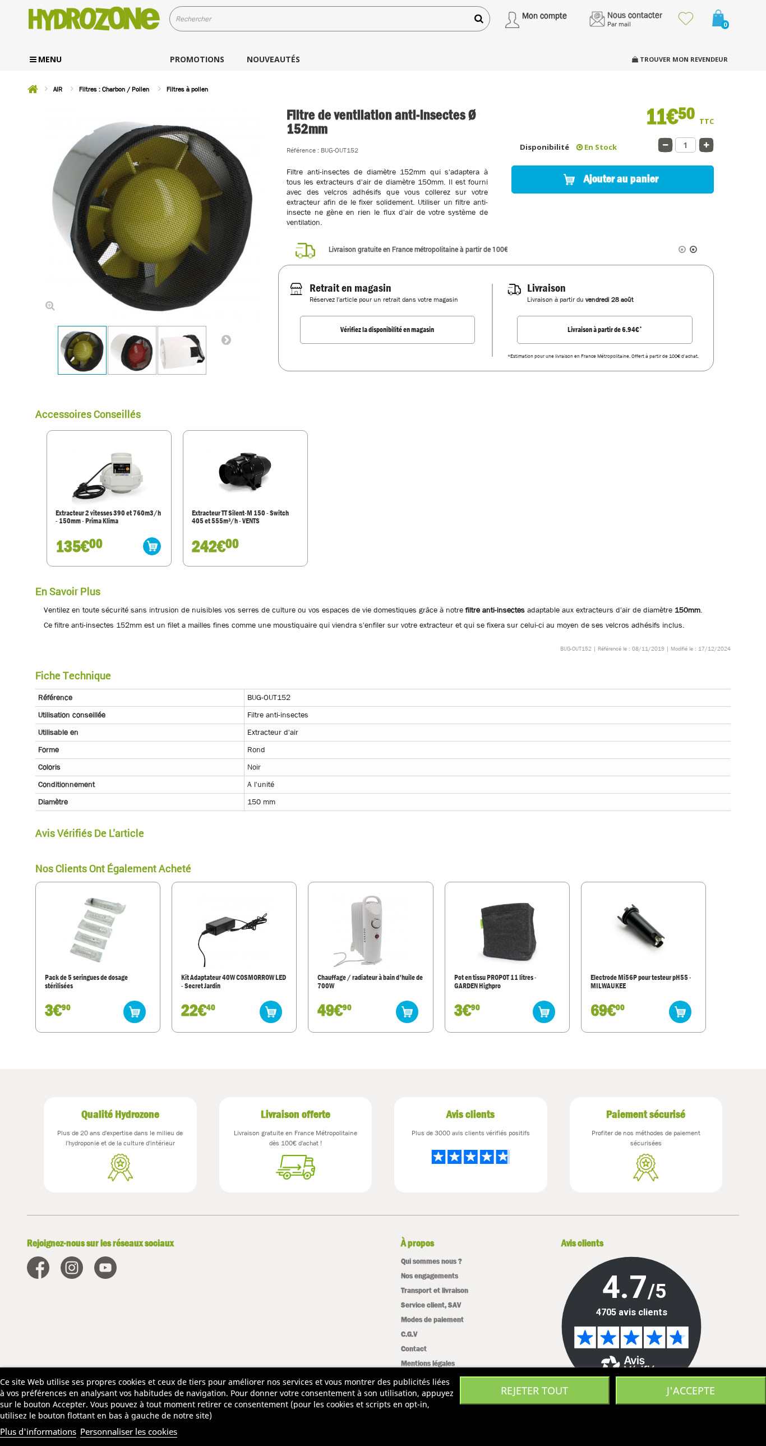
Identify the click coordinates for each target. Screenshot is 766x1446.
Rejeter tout (534, 1390)
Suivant (226, 339)
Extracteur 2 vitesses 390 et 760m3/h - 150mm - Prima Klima (108, 517)
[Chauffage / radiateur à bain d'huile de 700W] (371, 930)
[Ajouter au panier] (152, 546)
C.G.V (409, 1334)
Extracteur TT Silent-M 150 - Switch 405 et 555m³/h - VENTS (240, 517)
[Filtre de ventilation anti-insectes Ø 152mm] (82, 350)
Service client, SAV (431, 1305)
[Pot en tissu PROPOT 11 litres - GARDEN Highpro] (507, 930)
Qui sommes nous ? (431, 1261)
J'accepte (691, 1390)
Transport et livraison (434, 1290)
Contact (414, 1348)
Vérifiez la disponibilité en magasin (387, 329)
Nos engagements (429, 1276)
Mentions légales (428, 1363)
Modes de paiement (432, 1319)
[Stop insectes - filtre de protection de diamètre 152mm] (182, 350)
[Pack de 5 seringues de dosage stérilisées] (98, 930)
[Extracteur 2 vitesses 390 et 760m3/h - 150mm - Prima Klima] (109, 470)
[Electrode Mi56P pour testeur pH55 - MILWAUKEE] (643, 930)
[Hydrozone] (94, 19)
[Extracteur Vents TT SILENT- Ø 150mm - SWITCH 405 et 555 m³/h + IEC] (245, 470)
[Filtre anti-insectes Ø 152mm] (132, 350)
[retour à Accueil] (32, 89)
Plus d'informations (38, 1431)
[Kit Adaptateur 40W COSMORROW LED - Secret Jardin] (234, 930)
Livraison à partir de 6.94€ (604, 329)
